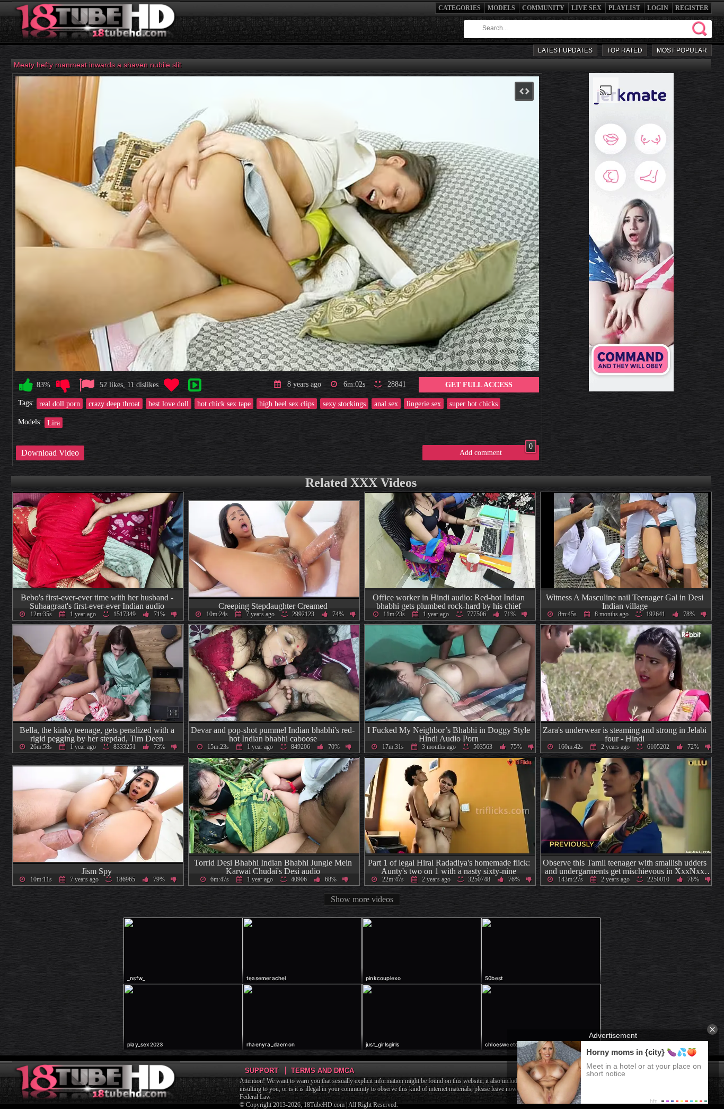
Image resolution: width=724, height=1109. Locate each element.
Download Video (50, 452)
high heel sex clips (286, 403)
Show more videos (362, 899)
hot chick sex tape (224, 403)
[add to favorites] (171, 385)
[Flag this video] (87, 385)
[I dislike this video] (63, 385)
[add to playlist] (194, 385)
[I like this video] (26, 385)
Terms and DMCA (322, 1071)
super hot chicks (473, 403)
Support (261, 1071)
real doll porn (59, 403)
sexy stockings (344, 403)
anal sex (386, 403)
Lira (53, 422)
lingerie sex (424, 403)
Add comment (496, 451)
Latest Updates (565, 50)
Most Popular (682, 50)
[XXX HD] (96, 42)
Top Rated (624, 50)
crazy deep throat (114, 403)
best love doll (168, 403)
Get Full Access (479, 384)
